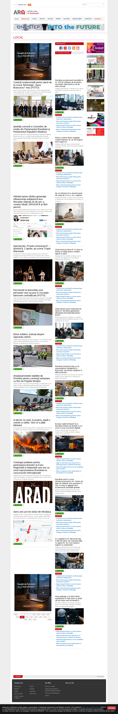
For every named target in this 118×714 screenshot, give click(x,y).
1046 (34, 614)
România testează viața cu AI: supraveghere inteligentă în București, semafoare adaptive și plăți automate (68, 369)
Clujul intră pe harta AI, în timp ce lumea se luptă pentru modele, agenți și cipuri (69, 252)
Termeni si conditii (50, 686)
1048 (43, 614)
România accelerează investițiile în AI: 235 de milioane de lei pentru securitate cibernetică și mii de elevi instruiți (69, 83)
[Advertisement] (33, 183)
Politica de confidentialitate (52, 693)
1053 (31, 617)
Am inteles (112, 708)
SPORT (58, 18)
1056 (45, 617)
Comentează (18, 119)
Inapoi (16, 614)
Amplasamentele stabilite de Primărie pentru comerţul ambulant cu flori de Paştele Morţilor (31, 378)
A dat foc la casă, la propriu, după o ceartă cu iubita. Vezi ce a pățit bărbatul (31, 423)
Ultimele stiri (25, 18)
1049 (48, 614)
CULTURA (66, 18)
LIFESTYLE (88, 18)
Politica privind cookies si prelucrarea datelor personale (52, 689)
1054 (36, 617)
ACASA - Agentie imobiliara (18, 697)
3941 (30, 619)
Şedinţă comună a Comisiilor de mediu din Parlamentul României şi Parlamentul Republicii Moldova (31, 129)
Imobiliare (98, 18)
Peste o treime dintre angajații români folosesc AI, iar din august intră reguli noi (68, 140)
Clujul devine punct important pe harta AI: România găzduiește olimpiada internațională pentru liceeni (68, 312)
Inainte (49, 619)
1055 (40, 617)
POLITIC (42, 18)
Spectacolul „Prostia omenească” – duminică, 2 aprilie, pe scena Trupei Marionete (32, 249)
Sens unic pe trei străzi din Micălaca (32, 511)
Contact (47, 695)
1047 (38, 614)
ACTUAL (50, 18)
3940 (25, 619)
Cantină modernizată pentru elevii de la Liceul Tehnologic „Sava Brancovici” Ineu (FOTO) (32, 85)
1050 (17, 617)
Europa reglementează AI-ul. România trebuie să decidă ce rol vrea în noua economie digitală (68, 426)
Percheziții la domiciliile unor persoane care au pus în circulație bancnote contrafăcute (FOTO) (31, 293)
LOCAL (34, 18)
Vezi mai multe (100, 676)
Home (16, 18)
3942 (34, 619)
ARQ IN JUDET (77, 18)
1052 (26, 617)
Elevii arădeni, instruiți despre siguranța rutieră (28, 335)
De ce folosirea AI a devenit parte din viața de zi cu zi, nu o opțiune (68, 194)
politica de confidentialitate (90, 707)
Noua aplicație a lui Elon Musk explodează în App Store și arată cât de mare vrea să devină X (68, 598)
